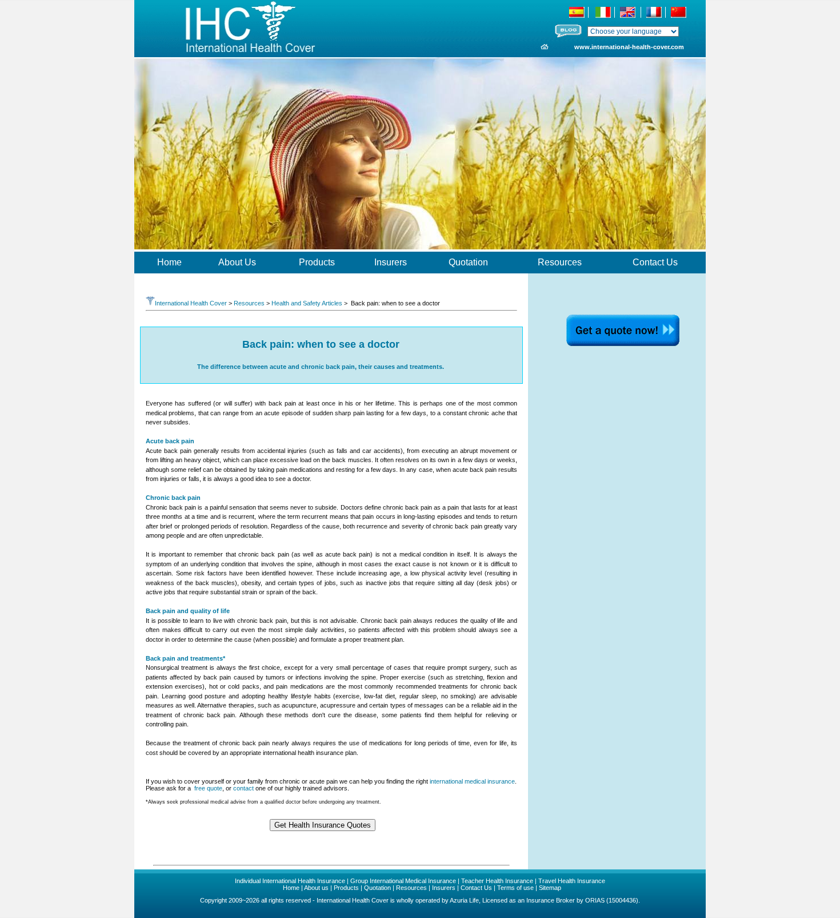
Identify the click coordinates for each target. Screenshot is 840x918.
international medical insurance (472, 781)
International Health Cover (191, 303)
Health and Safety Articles (306, 303)
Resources (249, 303)
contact (243, 788)
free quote (208, 788)
